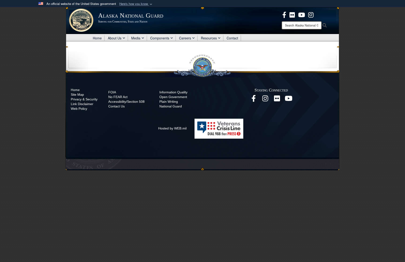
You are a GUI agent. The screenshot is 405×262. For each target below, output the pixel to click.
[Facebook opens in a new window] (253, 100)
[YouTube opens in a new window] (289, 100)
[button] (136, 3)
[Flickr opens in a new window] (277, 100)
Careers (185, 38)
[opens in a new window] (284, 14)
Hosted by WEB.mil (172, 128)
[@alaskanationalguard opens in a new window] (265, 100)
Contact (232, 38)
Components (159, 38)
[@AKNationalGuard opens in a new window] (311, 14)
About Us (114, 38)
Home (97, 38)
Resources (209, 38)
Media (135, 38)
